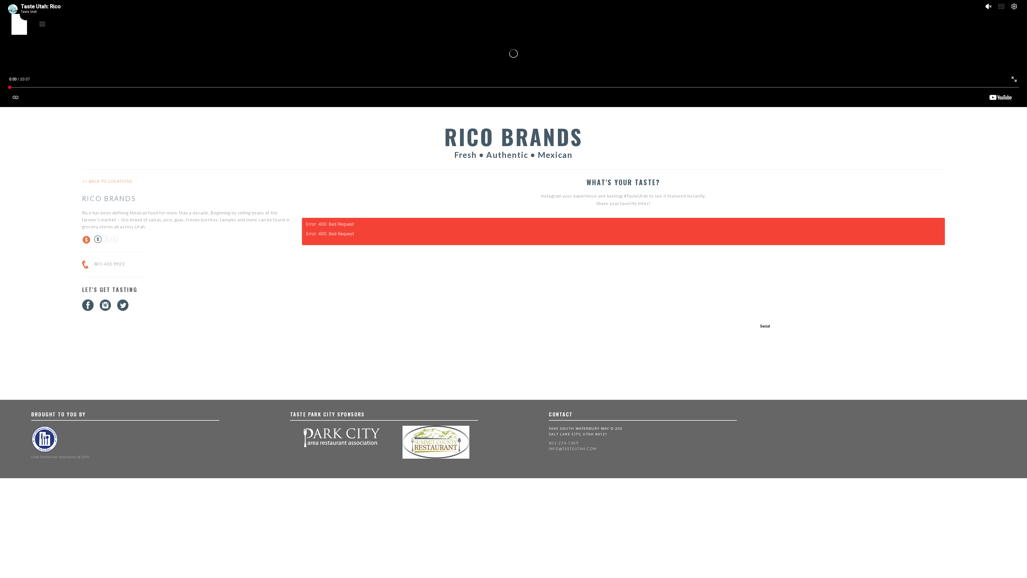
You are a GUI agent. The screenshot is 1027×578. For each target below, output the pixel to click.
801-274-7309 (563, 443)
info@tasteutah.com (573, 449)
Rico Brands (109, 198)
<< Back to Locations (107, 181)
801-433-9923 (109, 263)
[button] (42, 24)
